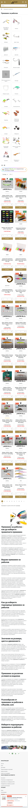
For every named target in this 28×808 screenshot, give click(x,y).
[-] (3, 204)
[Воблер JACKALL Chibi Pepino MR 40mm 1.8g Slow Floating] (7, 473)
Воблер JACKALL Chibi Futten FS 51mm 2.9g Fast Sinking (7, 197)
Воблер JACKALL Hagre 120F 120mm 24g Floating (7, 453)
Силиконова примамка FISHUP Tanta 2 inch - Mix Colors (20, 197)
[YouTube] (15, 753)
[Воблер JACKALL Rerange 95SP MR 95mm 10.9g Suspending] (7, 343)
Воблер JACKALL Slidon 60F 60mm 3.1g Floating (21, 323)
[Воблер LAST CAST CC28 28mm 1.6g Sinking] (7, 216)
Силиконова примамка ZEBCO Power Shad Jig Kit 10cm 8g (7, 260)
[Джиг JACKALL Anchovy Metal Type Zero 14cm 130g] (21, 278)
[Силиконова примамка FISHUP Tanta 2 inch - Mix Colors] (21, 184)
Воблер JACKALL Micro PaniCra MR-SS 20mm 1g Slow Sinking (20, 421)
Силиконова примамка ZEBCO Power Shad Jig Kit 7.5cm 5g (20, 260)
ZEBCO (7, 254)
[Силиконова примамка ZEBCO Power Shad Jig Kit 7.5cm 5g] (21, 247)
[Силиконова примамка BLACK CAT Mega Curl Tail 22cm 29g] (7, 278)
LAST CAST (7, 223)
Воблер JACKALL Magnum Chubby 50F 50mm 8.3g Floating (7, 389)
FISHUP (20, 191)
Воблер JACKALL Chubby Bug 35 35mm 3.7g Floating (20, 454)
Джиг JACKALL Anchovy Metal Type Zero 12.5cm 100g (7, 324)
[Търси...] (26, 5)
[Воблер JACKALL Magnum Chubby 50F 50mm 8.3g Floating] (7, 376)
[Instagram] (12, 753)
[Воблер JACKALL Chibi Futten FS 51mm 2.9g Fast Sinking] (7, 184)
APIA (21, 480)
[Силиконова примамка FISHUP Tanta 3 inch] (21, 216)
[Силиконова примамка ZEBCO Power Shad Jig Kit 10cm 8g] (7, 247)
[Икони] (2, 165)
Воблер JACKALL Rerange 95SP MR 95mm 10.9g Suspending (7, 356)
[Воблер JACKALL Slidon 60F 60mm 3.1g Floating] (21, 311)
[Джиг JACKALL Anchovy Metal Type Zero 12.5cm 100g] (7, 311)
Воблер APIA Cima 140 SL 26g (20, 485)
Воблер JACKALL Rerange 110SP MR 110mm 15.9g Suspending (20, 389)
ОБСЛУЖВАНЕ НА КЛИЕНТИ (8, 775)
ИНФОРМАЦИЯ (5, 760)
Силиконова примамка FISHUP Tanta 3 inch (21, 228)
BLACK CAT (7, 285)
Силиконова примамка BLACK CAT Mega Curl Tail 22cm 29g (7, 291)
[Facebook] (9, 753)
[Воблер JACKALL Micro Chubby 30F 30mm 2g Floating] (7, 408)
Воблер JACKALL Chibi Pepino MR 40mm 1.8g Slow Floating (7, 486)
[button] (7, 207)
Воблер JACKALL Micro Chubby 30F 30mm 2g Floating (7, 421)
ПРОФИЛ (3, 787)
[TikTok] (18, 753)
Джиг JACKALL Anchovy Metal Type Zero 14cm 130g (20, 291)
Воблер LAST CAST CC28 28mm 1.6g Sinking (7, 228)
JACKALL (7, 191)
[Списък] (4, 165)
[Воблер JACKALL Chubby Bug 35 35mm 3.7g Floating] (21, 441)
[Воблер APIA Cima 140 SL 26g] (21, 473)
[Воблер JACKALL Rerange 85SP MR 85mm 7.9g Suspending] (21, 343)
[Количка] (25, 2)
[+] (11, 204)
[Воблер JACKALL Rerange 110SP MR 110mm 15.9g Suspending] (21, 376)
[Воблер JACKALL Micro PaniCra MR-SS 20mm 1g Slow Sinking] (21, 408)
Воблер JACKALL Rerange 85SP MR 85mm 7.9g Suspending (20, 356)
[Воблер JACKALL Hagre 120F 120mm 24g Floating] (7, 441)
